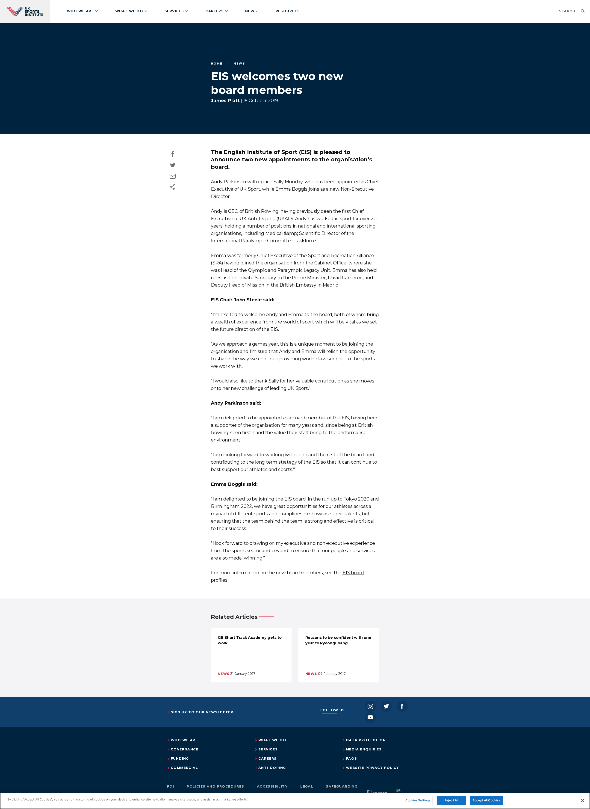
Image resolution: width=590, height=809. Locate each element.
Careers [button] (214, 11)
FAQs (351, 758)
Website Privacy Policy (372, 768)
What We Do (272, 740)
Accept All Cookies (486, 800)
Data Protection (366, 740)
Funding (180, 758)
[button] (572, 11)
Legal (306, 786)
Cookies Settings (417, 800)
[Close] (583, 800)
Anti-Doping (272, 768)
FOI (170, 786)
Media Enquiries (364, 749)
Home (217, 63)
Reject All (451, 800)
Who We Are (184, 740)
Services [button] (174, 11)
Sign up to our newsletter (202, 712)
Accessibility (272, 786)
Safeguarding (341, 786)
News (251, 11)
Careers (267, 758)
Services (268, 749)
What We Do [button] (129, 11)
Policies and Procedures (215, 786)
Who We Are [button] (80, 11)
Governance (184, 749)
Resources (288, 11)
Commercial (184, 768)
